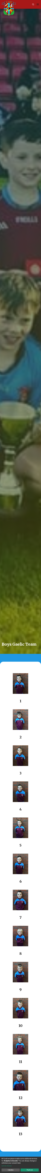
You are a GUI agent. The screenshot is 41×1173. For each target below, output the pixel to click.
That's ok (29, 1170)
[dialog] (20, 1165)
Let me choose (7, 1166)
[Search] (33, 4)
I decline (10, 1170)
